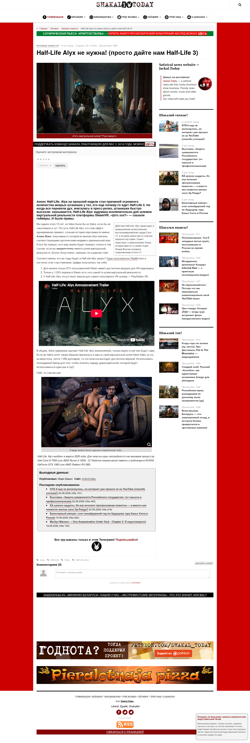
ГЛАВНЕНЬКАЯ (82, 696)
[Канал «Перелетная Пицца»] (125, 674)
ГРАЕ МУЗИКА (129, 696)
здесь (149, 144)
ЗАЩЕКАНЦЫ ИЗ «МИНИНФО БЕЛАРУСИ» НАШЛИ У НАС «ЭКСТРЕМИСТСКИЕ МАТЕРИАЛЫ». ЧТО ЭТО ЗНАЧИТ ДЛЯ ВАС (124, 595)
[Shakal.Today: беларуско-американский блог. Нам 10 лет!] (125, 4)
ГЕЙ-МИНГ (143, 696)
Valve (67, 559)
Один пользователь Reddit (122, 258)
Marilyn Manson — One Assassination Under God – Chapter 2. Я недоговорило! (98, 521)
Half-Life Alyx (82, 559)
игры (42, 559)
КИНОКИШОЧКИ (113, 696)
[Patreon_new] (125, 649)
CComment (136, 582)
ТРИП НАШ (155, 696)
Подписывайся (126, 539)
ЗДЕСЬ (202, 33)
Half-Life (54, 559)
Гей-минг (54, 28)
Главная (43, 28)
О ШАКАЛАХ (169, 696)
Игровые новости (69, 28)
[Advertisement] (96, 183)
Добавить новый (204, 563)
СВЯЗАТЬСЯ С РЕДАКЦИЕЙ (125, 732)
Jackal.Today (170, 81)
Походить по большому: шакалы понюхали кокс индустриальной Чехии (221, 718)
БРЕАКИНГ (97, 696)
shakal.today (89, 478)
